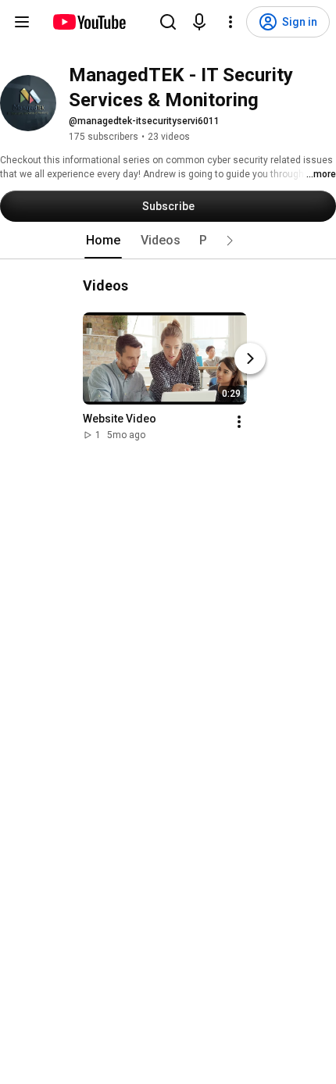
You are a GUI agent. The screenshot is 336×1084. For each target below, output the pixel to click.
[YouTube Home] (89, 22)
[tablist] (168, 240)
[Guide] (22, 21)
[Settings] (230, 21)
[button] (229, 240)
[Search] (168, 21)
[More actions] (239, 421)
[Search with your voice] (199, 21)
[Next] (250, 358)
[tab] (103, 240)
